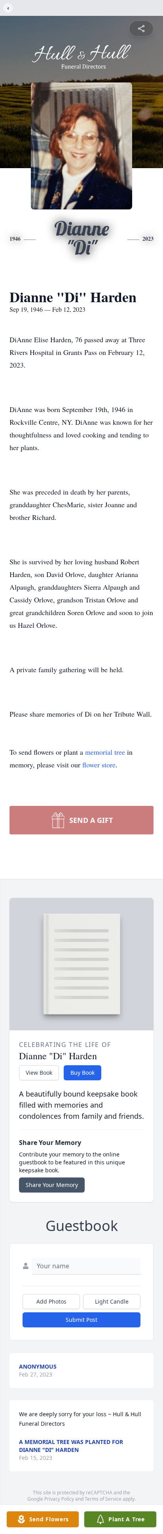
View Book (39, 1072)
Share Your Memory (52, 1185)
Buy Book (82, 1072)
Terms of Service (103, 1499)
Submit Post (81, 1319)
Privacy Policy (59, 1499)
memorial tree (105, 752)
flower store (99, 764)
